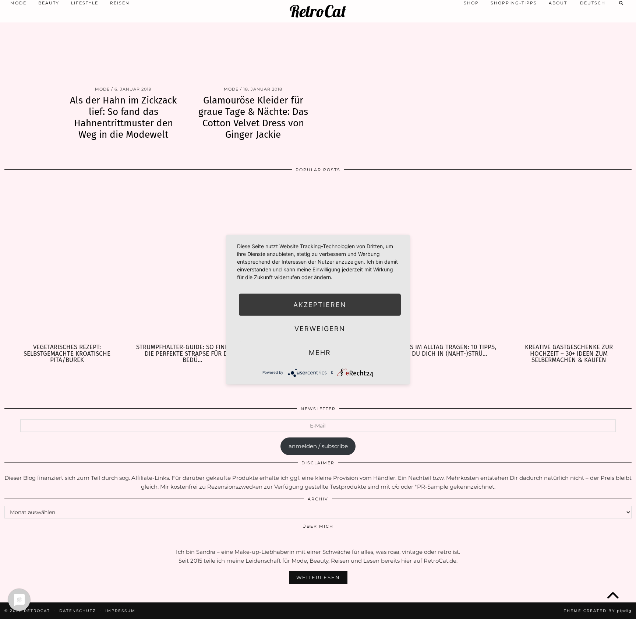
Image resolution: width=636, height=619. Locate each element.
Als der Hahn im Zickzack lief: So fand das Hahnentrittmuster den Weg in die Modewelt (123, 118)
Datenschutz (77, 610)
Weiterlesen (318, 577)
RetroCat (318, 11)
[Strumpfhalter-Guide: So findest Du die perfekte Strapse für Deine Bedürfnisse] (192, 260)
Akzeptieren (319, 304)
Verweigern (319, 328)
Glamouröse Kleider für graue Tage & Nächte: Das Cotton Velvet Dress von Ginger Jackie (253, 118)
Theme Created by (598, 610)
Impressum (120, 610)
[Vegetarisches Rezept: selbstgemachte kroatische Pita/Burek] (67, 260)
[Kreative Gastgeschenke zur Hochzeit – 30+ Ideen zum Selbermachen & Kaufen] (569, 260)
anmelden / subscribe (318, 446)
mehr (320, 352)
